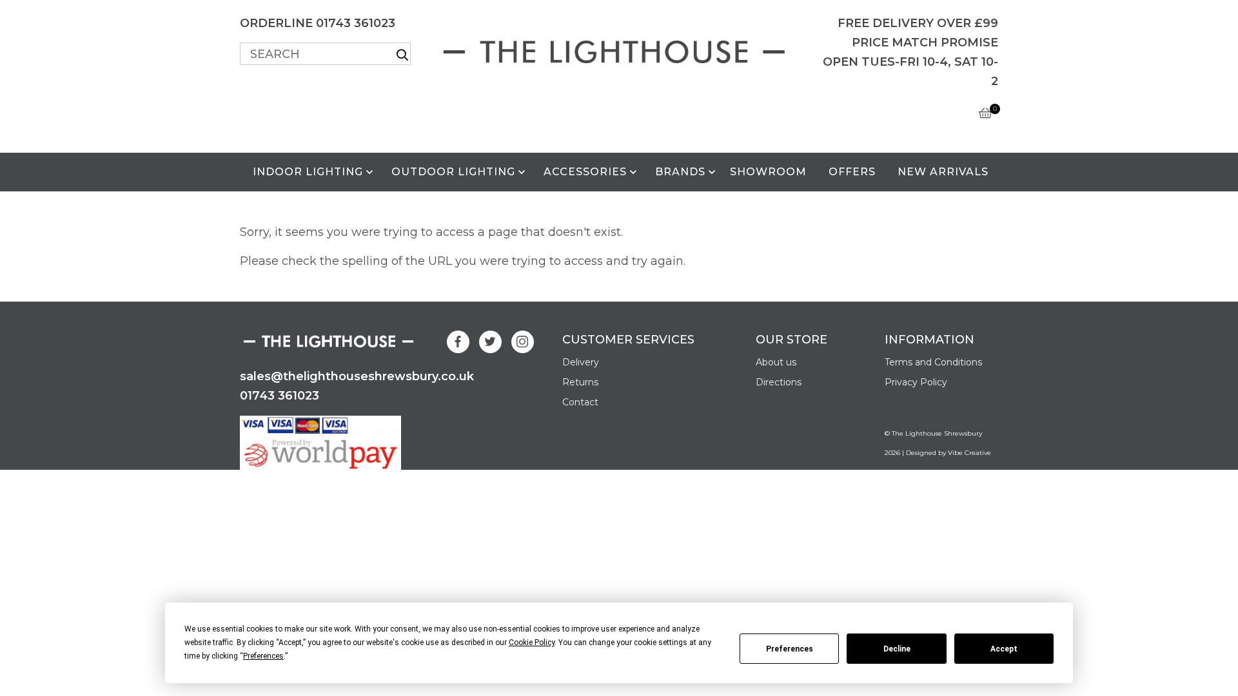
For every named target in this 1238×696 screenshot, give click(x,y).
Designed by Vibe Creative (948, 453)
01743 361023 (279, 396)
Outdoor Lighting (453, 172)
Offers (852, 172)
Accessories (585, 172)
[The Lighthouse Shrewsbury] (619, 49)
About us (776, 362)
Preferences (789, 648)
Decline (896, 648)
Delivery (580, 362)
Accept (1003, 648)
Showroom (768, 172)
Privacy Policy (916, 382)
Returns (580, 382)
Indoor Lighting (308, 172)
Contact (580, 402)
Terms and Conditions (933, 362)
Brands (680, 172)
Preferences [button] (263, 656)
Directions (778, 382)
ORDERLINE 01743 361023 (317, 23)
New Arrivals (943, 172)
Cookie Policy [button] (532, 642)
